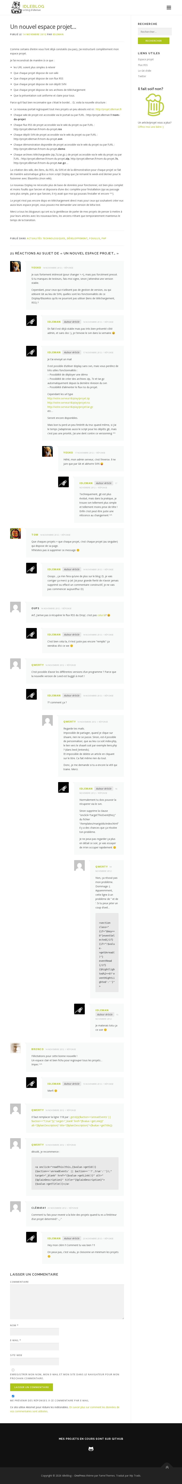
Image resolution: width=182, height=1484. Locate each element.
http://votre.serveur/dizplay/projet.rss (68, 402)
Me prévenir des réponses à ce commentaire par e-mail (49, 1400)
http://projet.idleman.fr (109, 109)
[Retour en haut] (167, 1467)
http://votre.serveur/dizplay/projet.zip (68, 398)
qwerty (37, 665)
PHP (104, 238)
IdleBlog (33, 6)
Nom (14, 1325)
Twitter (142, 76)
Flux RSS (143, 65)
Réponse (68, 267)
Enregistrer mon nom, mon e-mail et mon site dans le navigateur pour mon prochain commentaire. (64, 1376)
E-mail (15, 1340)
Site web (16, 1355)
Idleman (58, 34)
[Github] (91, 1448)
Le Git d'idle (144, 70)
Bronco (37, 1049)
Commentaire (19, 1281)
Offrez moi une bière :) (151, 126)
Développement (77, 238)
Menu (169, 7)
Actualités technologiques (46, 238)
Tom (34, 534)
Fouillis (94, 238)
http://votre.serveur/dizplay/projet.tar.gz (70, 407)
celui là (101, 615)
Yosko (36, 267)
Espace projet (146, 59)
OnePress (79, 1475)
